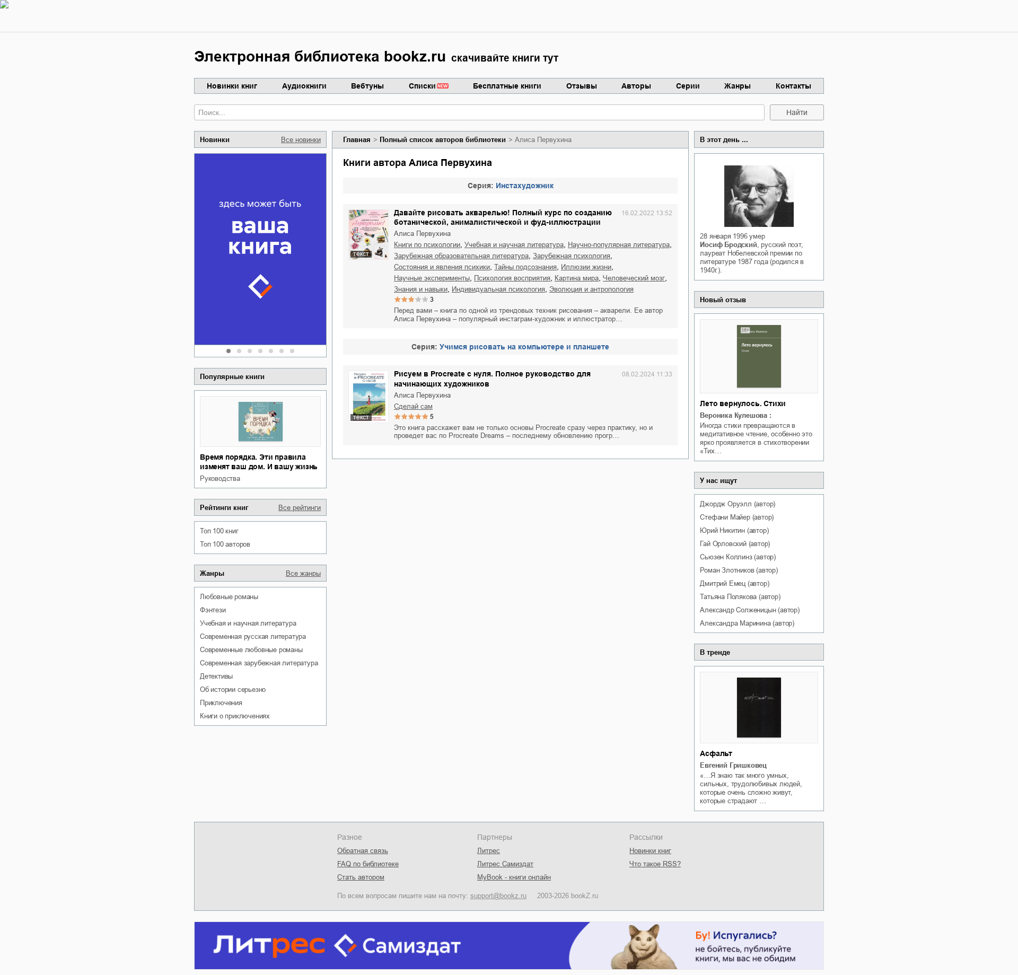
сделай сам (413, 406)
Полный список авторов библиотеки (443, 140)
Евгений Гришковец (733, 765)
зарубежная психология (571, 256)
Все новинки (301, 140)
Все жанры (303, 573)
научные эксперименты (432, 278)
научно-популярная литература (619, 245)
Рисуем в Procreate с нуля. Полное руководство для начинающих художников (492, 379)
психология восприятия (512, 278)
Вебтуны (367, 86)
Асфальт (716, 753)
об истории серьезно (233, 689)
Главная (357, 140)
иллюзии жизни (586, 267)
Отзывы (581, 86)
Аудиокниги (304, 86)
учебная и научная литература (248, 623)
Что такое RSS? (655, 864)
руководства (220, 478)
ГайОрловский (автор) (735, 544)
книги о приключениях (235, 716)
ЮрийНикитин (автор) (734, 530)
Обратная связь (362, 851)
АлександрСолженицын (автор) (749, 610)
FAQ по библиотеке (368, 864)
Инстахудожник (525, 185)
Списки (422, 86)
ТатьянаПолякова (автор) (740, 597)
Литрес (488, 851)
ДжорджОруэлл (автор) (737, 504)
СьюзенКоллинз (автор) (738, 557)
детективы (216, 676)
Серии (688, 86)
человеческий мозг (634, 278)
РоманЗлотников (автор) (738, 570)
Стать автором (360, 877)
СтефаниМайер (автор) (737, 517)
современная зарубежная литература (259, 663)
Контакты (793, 86)
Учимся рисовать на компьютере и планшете (524, 346)
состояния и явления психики (442, 267)
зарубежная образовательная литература (461, 256)
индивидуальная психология (498, 289)
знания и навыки (420, 289)
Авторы (636, 86)
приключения (221, 703)
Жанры (737, 86)
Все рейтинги (299, 508)
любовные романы (229, 597)
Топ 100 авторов (225, 544)
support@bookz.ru (498, 896)
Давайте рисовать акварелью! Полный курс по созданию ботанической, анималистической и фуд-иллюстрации (503, 217)
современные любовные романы (251, 650)
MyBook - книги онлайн (514, 877)
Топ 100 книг (219, 531)
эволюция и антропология (591, 289)
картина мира (577, 278)
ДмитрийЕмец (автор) (734, 583)
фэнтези (213, 610)
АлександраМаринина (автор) (747, 623)
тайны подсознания (525, 267)
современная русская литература (253, 636)
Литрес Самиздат (505, 864)
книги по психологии (427, 245)
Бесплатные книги (507, 86)
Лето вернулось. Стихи (743, 403)
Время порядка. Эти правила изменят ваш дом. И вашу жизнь (259, 462)
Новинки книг (232, 86)
